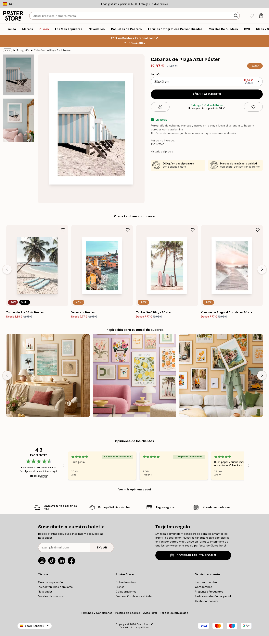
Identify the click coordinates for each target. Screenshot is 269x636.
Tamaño (156, 74)
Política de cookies (127, 613)
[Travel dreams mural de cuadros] (221, 375)
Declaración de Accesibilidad (134, 596)
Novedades (45, 591)
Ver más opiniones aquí (134, 489)
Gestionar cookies (207, 601)
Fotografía (23, 50)
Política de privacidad (174, 613)
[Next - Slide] (262, 269)
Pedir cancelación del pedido (214, 596)
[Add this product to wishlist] (253, 107)
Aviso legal (150, 613)
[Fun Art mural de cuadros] (134, 375)
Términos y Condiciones (96, 613)
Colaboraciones (126, 591)
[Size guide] (160, 107)
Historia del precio (162, 151)
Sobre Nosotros (126, 582)
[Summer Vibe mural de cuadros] (48, 375)
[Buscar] (236, 16)
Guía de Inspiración (50, 582)
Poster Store (143, 624)
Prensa (120, 587)
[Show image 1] (18, 74)
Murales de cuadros (51, 596)
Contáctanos (203, 587)
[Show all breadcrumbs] (7, 50)
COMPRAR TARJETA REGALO (196, 555)
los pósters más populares (55, 587)
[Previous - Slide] (7, 269)
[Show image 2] (18, 120)
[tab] (251, 16)
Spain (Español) (34, 626)
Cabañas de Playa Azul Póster (52, 50)
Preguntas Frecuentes (209, 591)
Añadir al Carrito (207, 94)
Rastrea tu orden (206, 582)
